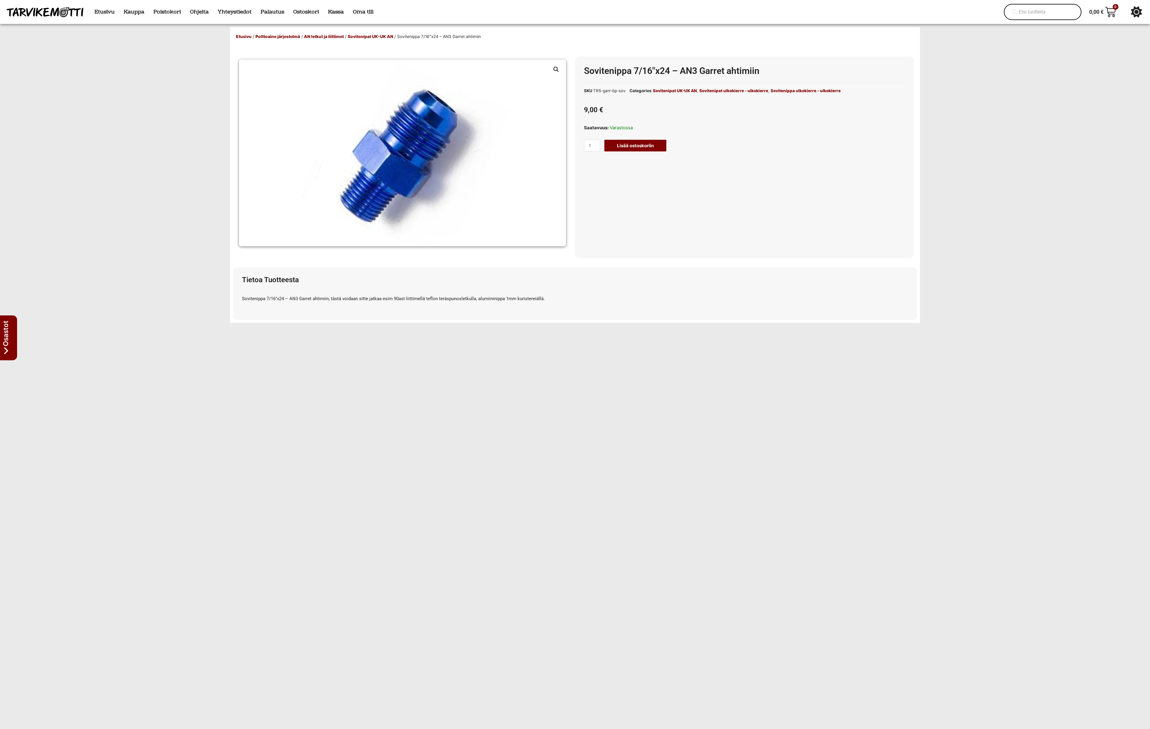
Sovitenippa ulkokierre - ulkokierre (806, 90)
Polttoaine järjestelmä (277, 36)
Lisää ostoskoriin (635, 145)
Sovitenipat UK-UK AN (370, 36)
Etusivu (244, 36)
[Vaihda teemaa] (1136, 12)
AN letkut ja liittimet (324, 36)
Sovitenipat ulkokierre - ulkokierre (733, 90)
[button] (556, 69)
